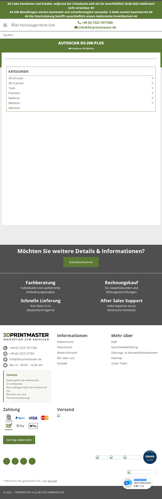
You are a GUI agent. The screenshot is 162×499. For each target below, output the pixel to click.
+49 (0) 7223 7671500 (97, 22)
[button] (143, 25)
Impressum (64, 347)
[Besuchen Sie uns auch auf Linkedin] (32, 461)
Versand (52, 481)
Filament (14, 93)
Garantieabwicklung (124, 347)
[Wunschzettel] (135, 25)
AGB (114, 342)
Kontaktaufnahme (81, 262)
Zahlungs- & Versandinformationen (134, 353)
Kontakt (62, 363)
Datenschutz (65, 342)
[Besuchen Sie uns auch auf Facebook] (6, 461)
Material (14, 98)
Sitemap (116, 358)
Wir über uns (65, 358)
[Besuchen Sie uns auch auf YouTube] (15, 461)
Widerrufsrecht (67, 353)
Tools (11, 88)
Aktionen (14, 108)
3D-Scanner (16, 83)
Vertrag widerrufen (19, 440)
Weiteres (14, 103)
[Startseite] (70, 48)
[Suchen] (155, 35)
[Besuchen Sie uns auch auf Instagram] (23, 461)
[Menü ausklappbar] (5, 23)
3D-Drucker (16, 78)
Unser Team (119, 363)
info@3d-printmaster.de (97, 27)
